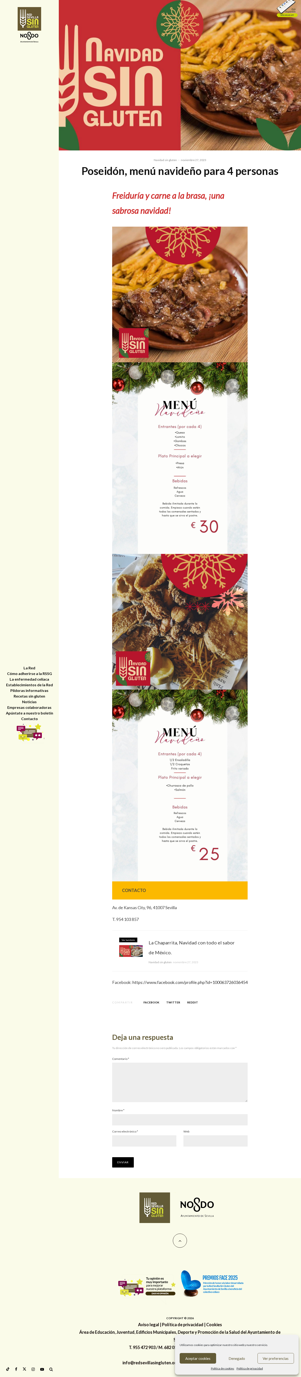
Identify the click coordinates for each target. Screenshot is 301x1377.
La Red (29, 668)
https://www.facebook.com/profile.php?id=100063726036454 (190, 982)
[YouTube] (42, 1369)
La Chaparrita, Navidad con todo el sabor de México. (192, 947)
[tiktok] (8, 1369)
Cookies (214, 1324)
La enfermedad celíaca (29, 679)
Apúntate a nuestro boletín (29, 713)
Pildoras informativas (29, 690)
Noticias (29, 701)
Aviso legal (148, 1324)
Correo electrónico (125, 1131)
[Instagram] (33, 1369)
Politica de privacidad (250, 1368)
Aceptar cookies (197, 1358)
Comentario (120, 1059)
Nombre (118, 1110)
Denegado (237, 1358)
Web (186, 1131)
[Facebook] (16, 1369)
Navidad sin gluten (165, 160)
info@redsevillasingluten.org (151, 1362)
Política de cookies (222, 1368)
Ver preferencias (276, 1358)
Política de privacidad (182, 1324)
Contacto (29, 718)
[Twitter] (24, 1369)
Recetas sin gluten (29, 696)
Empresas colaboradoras (29, 707)
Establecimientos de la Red (29, 685)
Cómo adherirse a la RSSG (29, 673)
